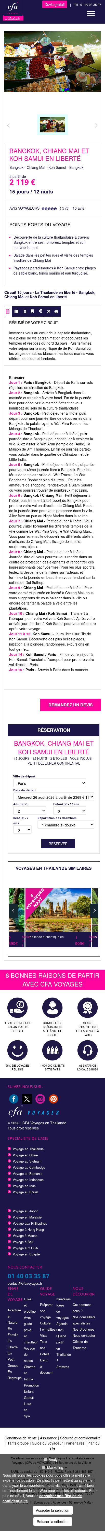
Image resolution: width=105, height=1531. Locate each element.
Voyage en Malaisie (27, 1217)
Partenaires (75, 1443)
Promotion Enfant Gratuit (31, 1391)
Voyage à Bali (23, 1241)
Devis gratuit (55, 4)
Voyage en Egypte (26, 1254)
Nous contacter (84, 1335)
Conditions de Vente (21, 1437)
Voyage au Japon (25, 1210)
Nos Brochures (84, 1329)
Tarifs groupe (18, 1443)
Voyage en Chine (25, 1155)
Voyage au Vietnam (27, 1161)
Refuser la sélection (53, 1521)
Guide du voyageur (47, 1443)
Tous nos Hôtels (44, 1347)
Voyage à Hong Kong (28, 1229)
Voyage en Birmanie (27, 1173)
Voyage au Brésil (25, 1191)
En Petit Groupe (13, 1359)
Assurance (49, 1437)
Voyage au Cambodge (29, 1167)
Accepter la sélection (52, 1510)
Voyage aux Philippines (30, 1223)
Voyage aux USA (25, 1247)
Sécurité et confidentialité (80, 1437)
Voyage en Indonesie (28, 1179)
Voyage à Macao (25, 1235)
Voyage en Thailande (28, 1148)
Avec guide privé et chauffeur (30, 1329)
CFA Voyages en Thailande (44, 1122)
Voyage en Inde (24, 1185)
